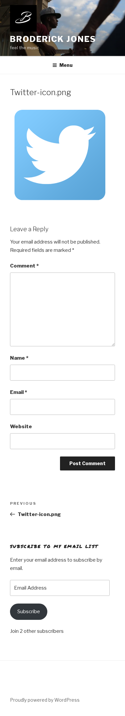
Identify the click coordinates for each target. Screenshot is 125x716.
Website (21, 427)
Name (19, 358)
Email (18, 392)
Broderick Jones (53, 39)
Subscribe (28, 612)
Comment (24, 266)
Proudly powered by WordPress (45, 700)
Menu (66, 65)
